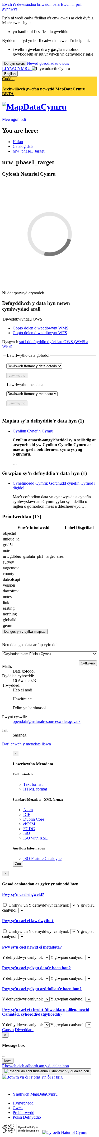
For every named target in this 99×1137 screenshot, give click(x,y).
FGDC (29, 828)
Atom (28, 810)
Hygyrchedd (23, 1103)
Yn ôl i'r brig (51, 1077)
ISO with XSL (35, 838)
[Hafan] (34, 106)
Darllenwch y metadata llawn (26, 744)
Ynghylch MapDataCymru (35, 1094)
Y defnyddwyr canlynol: (49, 905)
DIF (26, 814)
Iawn (7, 1061)
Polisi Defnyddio (27, 1117)
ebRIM (29, 824)
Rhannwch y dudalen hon (69, 1071)
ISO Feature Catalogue (42, 858)
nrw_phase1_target (28, 151)
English (10, 74)
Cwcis (18, 1108)
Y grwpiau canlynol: (68, 957)
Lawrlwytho (16, 375)
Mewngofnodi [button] (14, 119)
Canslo (8, 1029)
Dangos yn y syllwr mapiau (24, 632)
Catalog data (23, 146)
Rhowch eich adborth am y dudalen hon (35, 1066)
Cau (18, 864)
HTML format (35, 789)
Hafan (18, 141)
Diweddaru (24, 1029)
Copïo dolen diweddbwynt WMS (40, 328)
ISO (26, 833)
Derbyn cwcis (14, 64)
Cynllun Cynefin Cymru (33, 431)
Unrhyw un (18, 905)
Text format (33, 784)
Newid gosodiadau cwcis (48, 63)
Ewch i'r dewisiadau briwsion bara (31, 4)
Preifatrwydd (23, 1112)
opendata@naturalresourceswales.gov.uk (47, 721)
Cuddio (8, 79)
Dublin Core (33, 819)
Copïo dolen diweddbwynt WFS (40, 333)
